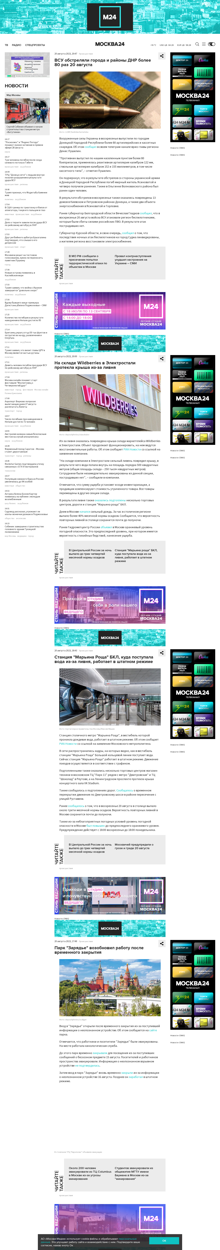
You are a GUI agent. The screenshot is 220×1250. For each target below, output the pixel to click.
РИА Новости (132, 449)
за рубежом (25, 167)
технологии (10, 471)
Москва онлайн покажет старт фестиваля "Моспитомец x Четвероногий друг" (21, 383)
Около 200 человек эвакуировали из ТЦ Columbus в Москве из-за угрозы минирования (90, 1173)
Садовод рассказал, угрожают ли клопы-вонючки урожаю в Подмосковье (26, 513)
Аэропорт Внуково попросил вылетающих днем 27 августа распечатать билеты (20, 404)
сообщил (91, 147)
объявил (106, 527)
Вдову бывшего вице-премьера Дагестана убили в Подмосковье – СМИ (26, 304)
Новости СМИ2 (61, 333)
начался (84, 512)
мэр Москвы (10, 536)
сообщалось (76, 806)
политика (9, 199)
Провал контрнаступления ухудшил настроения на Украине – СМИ (133, 259)
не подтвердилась (87, 1066)
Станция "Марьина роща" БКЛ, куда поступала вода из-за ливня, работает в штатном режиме (136, 556)
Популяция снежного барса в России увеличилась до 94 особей (24, 480)
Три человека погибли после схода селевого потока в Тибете (23, 161)
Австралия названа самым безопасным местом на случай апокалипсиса (25, 435)
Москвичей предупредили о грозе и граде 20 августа (134, 846)
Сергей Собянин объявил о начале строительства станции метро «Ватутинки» (25, 129)
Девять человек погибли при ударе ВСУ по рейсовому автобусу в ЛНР (26, 367)
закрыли (127, 1073)
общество (20, 486)
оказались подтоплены (110, 500)
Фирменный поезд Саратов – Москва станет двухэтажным (24, 450)
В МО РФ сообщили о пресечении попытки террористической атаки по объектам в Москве (88, 261)
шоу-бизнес (10, 503)
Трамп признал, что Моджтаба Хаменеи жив (26, 194)
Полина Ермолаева (13, 393)
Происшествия (86, 53)
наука (7, 152)
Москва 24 (110, 44)
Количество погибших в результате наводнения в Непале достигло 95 (24, 319)
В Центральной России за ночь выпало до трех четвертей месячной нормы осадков (90, 554)
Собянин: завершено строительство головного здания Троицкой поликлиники (24, 529)
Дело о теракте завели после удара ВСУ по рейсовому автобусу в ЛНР (26, 224)
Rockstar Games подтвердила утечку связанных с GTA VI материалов (24, 465)
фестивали (28, 390)
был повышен (96, 826)
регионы (24, 184)
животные (9, 214)
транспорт (10, 411)
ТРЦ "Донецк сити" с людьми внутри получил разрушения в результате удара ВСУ (24, 177)
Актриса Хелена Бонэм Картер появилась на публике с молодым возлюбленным (22, 496)
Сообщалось (124, 790)
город (7, 265)
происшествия (11, 167)
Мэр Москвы (14, 95)
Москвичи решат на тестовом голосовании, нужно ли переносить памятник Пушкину (24, 257)
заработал (136, 1077)
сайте (153, 1030)
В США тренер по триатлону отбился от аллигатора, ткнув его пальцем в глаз (26, 209)
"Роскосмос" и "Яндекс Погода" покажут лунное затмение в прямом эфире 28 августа (24, 145)
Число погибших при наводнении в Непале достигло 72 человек (23, 420)
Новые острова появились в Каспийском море (20, 274)
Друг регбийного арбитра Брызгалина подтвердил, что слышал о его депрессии (25, 240)
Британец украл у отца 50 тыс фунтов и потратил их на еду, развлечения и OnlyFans (26, 335)
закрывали (100, 1053)
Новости (16, 86)
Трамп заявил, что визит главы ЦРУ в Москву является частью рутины (25, 352)
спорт (22, 247)
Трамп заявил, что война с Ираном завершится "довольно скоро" (23, 289)
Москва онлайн (41, 390)
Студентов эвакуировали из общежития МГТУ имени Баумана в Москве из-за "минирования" (134, 1173)
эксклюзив (21, 518)
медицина (21, 536)
